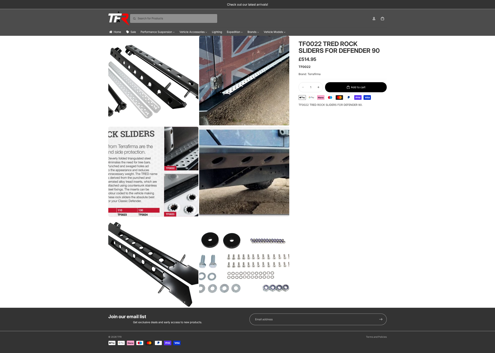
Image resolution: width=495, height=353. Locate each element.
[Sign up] (381, 319)
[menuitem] (114, 31)
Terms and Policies (376, 336)
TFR (119, 336)
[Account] (374, 18)
